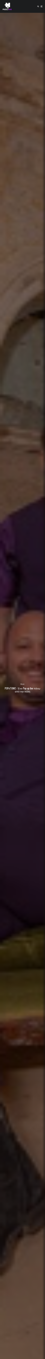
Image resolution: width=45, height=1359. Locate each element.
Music (22, 684)
